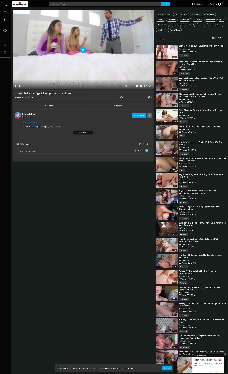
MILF (221, 19)
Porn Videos (175, 30)
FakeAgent (189, 25)
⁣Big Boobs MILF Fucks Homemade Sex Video (199, 126)
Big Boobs (198, 14)
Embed (119, 105)
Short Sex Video (215, 25)
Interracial (210, 19)
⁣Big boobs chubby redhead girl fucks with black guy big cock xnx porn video (200, 95)
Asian (177, 14)
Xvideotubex (184, 49)
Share (50, 105)
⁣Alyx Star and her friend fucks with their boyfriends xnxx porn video (197, 191)
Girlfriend (197, 19)
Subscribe (139, 115)
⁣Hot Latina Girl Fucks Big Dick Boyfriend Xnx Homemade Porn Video (199, 336)
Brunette (172, 19)
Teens (201, 25)
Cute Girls (184, 19)
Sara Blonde (184, 292)
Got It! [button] (167, 368)
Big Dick (210, 14)
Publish (141, 150)
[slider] (68, 86)
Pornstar (176, 25)
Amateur (161, 30)
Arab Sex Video (164, 14)
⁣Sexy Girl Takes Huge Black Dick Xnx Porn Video (201, 46)
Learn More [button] (128, 368)
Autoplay (221, 38)
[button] (215, 4)
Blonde (160, 19)
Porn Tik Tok (163, 25)
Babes (186, 14)
